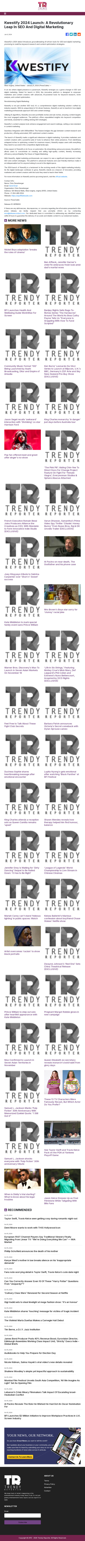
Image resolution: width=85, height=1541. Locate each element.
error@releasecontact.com (14, 213)
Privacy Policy (49, 1484)
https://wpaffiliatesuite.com (22, 196)
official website (61, 177)
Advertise (47, 1487)
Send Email (13, 186)
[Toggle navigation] (5, 13)
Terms (46, 1481)
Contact (47, 1491)
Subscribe (22, 1522)
